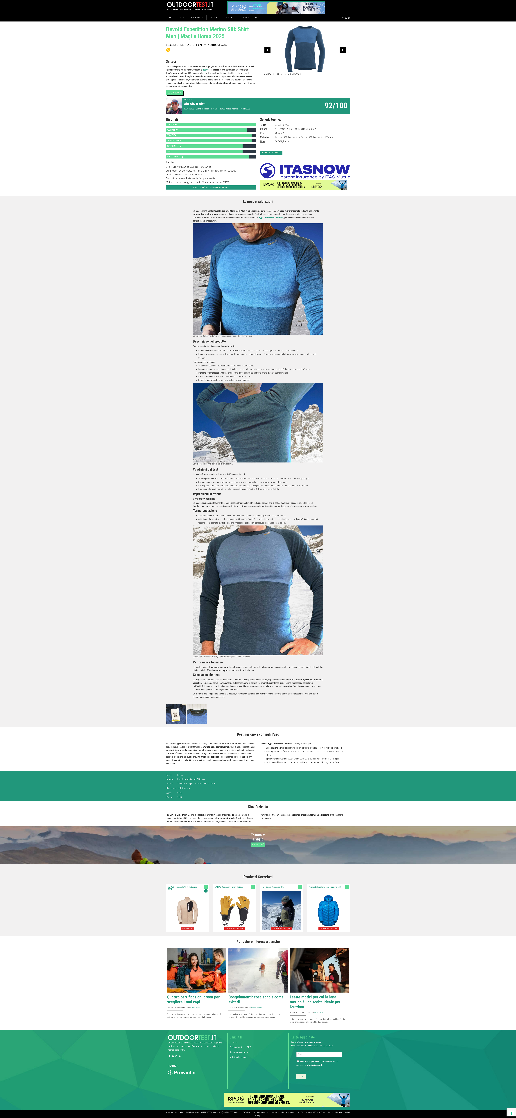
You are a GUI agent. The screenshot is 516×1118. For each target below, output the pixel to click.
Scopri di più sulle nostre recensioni (211, 187)
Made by (257, 1115)
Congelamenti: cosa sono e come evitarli (256, 999)
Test (180, 18)
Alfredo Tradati (194, 104)
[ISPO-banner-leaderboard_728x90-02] (303, 184)
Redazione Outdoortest (240, 1052)
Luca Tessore (196, 1008)
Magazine (195, 18)
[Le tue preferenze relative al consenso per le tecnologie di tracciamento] (511, 1113)
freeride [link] (206, 69)
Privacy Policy (330, 1061)
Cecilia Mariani (256, 1008)
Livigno (198, 109)
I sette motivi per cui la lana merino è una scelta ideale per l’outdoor (315, 1002)
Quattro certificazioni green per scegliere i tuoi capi (193, 999)
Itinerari (244, 18)
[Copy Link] (168, 50)
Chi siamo (228, 18)
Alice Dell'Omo (319, 1012)
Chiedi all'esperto (271, 153)
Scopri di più (258, 845)
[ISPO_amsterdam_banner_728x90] (276, 6)
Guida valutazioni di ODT (240, 1047)
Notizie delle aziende (239, 1057)
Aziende (213, 18)
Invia (301, 1076)
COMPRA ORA (175, 92)
